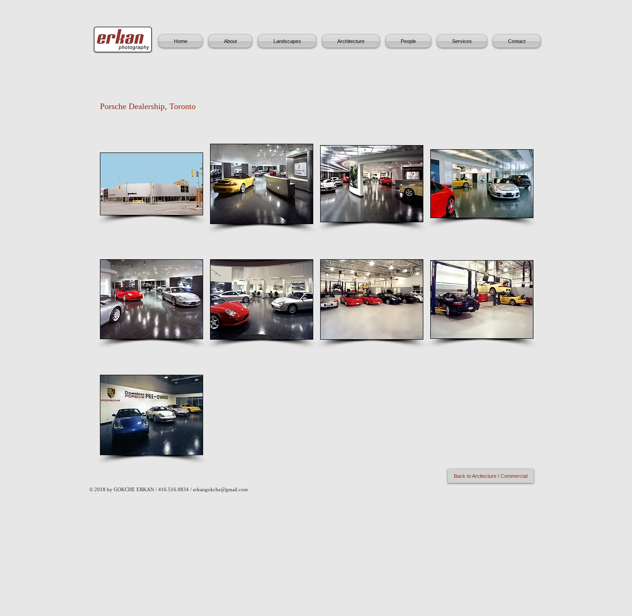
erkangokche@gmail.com (220, 489)
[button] (151, 183)
